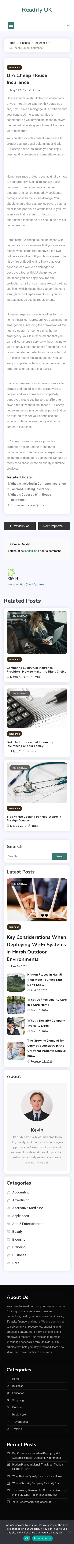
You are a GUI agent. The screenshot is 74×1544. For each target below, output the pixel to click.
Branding (19, 1247)
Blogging (18, 1239)
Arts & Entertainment (28, 1224)
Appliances (20, 1216)
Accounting (21, 1192)
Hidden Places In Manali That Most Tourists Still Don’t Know (44, 980)
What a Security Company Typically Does (36, 1483)
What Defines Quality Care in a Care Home (37, 1476)
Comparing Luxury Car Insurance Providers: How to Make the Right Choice (36, 670)
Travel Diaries (20, 1421)
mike (38, 676)
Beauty (17, 1231)
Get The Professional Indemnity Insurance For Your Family (30, 744)
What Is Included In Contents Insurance (38, 483)
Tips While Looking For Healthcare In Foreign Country (34, 818)
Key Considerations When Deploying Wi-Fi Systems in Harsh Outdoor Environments (36, 1455)
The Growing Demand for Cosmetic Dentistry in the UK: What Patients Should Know (39, 1492)
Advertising (20, 1200)
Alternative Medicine (27, 1208)
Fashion (17, 1407)
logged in (30, 551)
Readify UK (37, 10)
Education (18, 1393)
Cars (15, 1263)
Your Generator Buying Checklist (31, 1501)
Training (17, 1428)
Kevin (36, 90)
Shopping (18, 1400)
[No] (69, 1532)
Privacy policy (42, 1538)
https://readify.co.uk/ (31, 584)
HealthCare (19, 1414)
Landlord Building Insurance (30, 489)
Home (16, 1378)
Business (14, 927)
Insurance (14, 67)
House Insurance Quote (27, 505)
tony (33, 751)
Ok (27, 1538)
